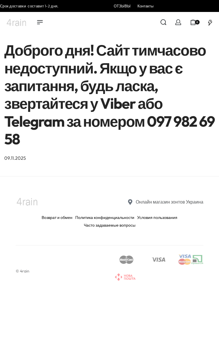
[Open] (210, 22)
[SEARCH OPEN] (163, 22)
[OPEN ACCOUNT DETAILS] (178, 22)
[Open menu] (40, 22)
